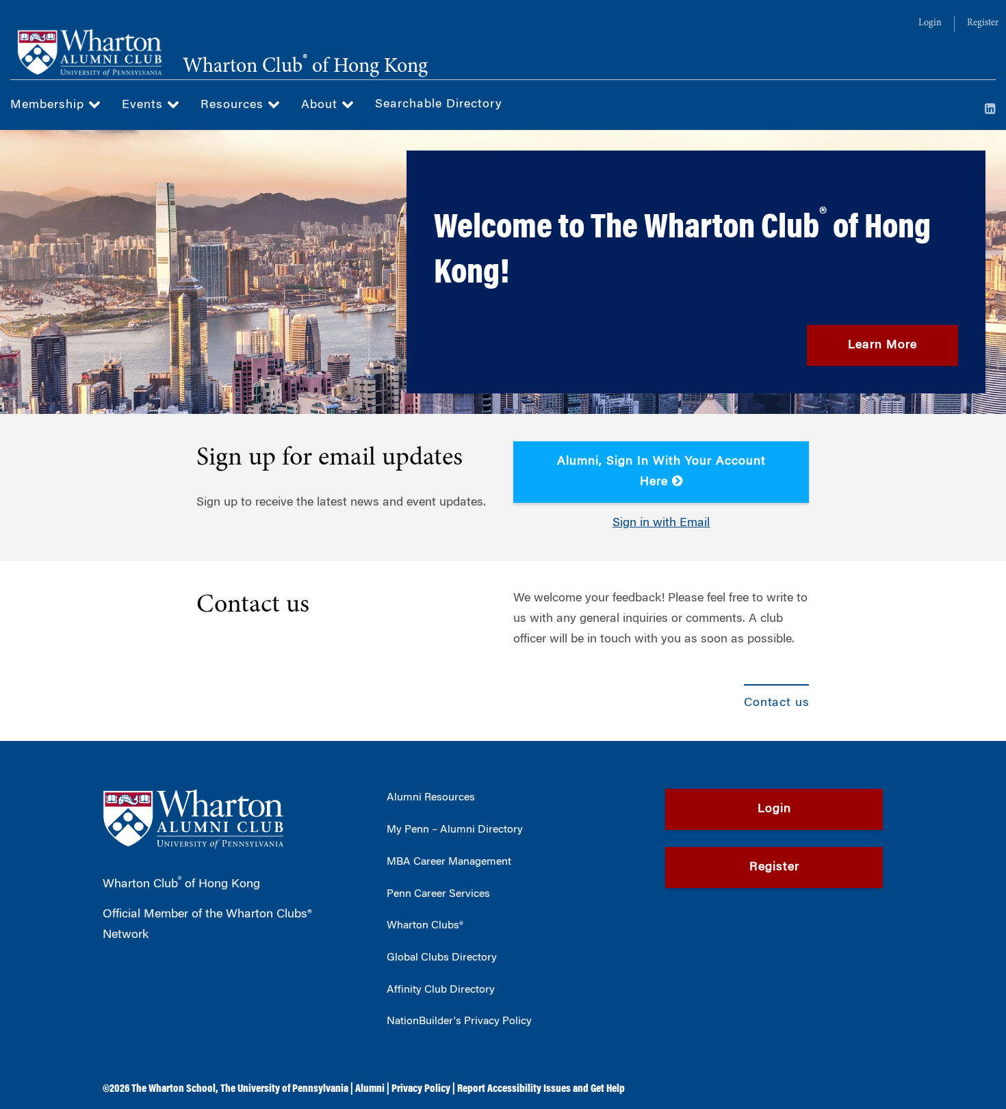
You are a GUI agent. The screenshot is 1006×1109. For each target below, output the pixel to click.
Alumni (370, 1089)
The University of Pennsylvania (284, 1089)
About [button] (321, 105)
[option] (503, 272)
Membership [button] (49, 105)
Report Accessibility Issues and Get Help (541, 1089)
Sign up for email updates (329, 458)
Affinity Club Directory (441, 989)
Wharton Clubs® (425, 925)
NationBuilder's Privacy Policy (459, 1021)
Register (982, 23)
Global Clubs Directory (442, 957)
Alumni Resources (431, 797)
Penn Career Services (438, 894)
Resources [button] (234, 105)
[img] (503, 272)
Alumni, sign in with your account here (661, 472)
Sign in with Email (661, 523)
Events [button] (144, 105)
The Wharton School (173, 1089)
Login (930, 23)
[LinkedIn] (990, 110)
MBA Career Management (449, 862)
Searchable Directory (438, 105)
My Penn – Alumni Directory (455, 829)
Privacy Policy (420, 1089)
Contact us (252, 605)
